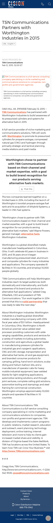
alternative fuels (30, 234)
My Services (25, 499)
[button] (42, 4)
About (26, 496)
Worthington (14, 136)
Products (26, 494)
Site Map (20, 515)
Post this (28, 189)
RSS (27, 515)
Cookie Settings (37, 515)
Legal (12, 515)
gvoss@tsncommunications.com (31, 473)
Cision (30, 519)
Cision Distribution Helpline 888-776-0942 (27, 506)
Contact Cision (26, 491)
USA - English (8, 44)
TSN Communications (14, 112)
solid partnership (32, 301)
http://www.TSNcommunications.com (23, 451)
